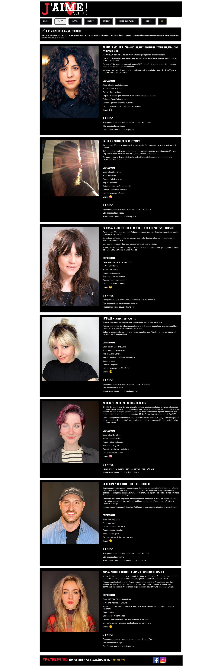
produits (90, 21)
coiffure (75, 21)
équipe (60, 21)
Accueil (46, 21)
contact (106, 21)
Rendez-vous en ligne (127, 21)
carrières (148, 21)
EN (162, 21)
